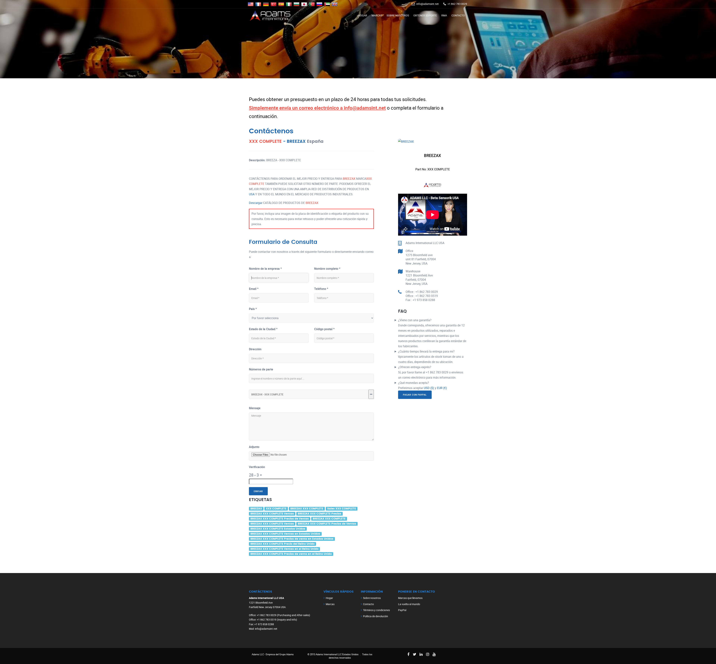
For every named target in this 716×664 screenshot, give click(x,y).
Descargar (255, 203)
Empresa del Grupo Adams (280, 654)
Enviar (258, 491)
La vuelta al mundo (409, 604)
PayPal (402, 610)
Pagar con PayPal (415, 394)
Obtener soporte (425, 15)
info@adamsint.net (427, 4)
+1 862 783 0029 (457, 4)
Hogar (362, 15)
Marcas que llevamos (410, 598)
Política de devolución (375, 616)
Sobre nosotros (398, 15)
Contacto (458, 15)
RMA (444, 15)
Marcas (377, 15)
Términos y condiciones (376, 610)
